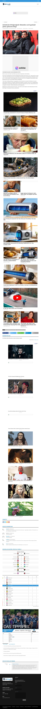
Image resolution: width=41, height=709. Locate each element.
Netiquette (13, 706)
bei (22, 530)
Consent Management (35, 706)
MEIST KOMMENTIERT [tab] (12, 644)
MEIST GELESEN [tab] (5, 644)
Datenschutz (22, 706)
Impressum (17, 706)
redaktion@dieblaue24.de (6, 697)
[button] (5, 333)
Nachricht (16, 691)
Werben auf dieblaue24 (28, 706)
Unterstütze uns (5, 707)
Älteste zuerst (36, 339)
